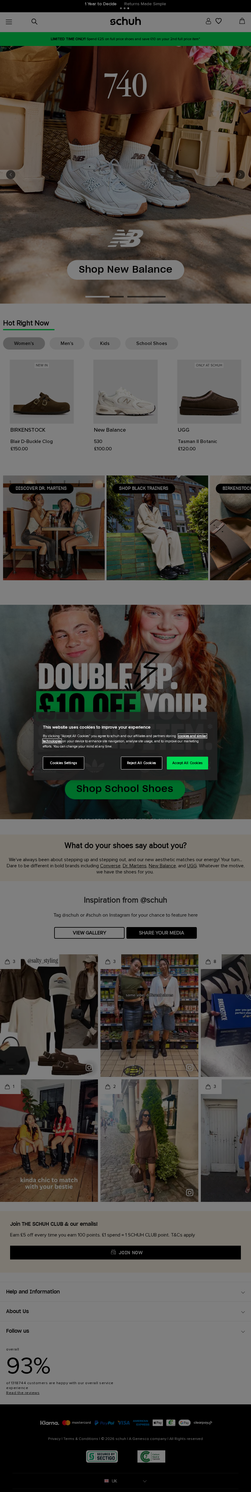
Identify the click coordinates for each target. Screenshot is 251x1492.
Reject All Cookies (141, 763)
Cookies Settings (63, 763)
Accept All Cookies (187, 763)
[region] (125, 746)
